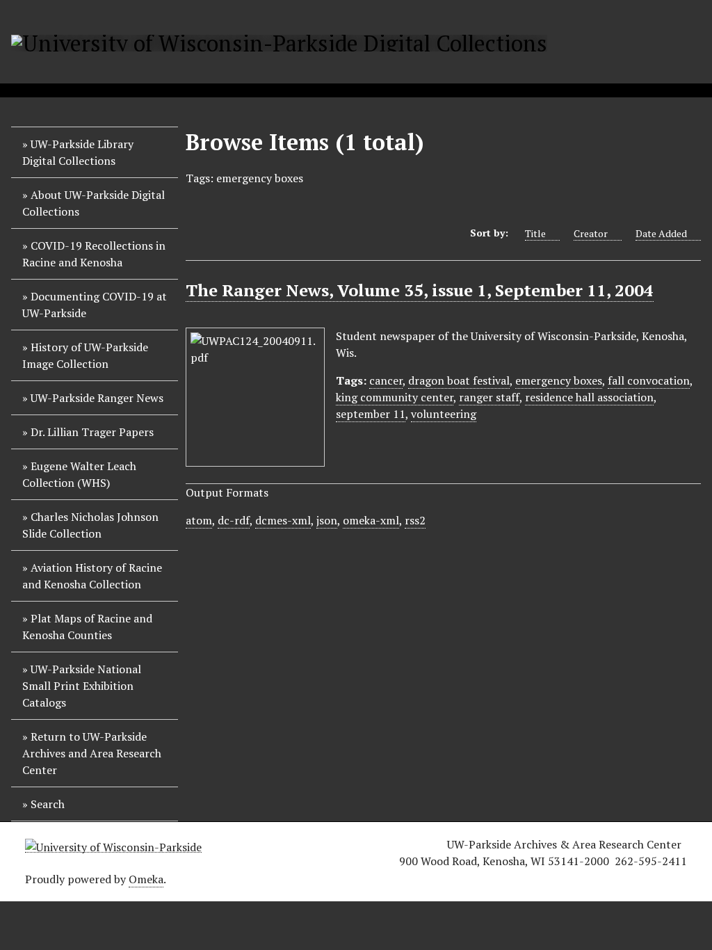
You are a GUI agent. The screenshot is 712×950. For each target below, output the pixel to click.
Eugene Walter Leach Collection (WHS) (79, 474)
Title (535, 233)
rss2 (415, 520)
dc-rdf (234, 520)
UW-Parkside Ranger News (97, 397)
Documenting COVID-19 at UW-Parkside (94, 305)
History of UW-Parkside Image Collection (85, 355)
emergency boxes (558, 380)
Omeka (146, 879)
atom (199, 520)
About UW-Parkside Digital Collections (93, 203)
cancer (386, 380)
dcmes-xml (283, 520)
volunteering (443, 413)
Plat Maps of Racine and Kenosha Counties (87, 627)
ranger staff (489, 397)
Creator (591, 233)
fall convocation (649, 380)
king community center (394, 397)
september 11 (370, 413)
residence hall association (589, 397)
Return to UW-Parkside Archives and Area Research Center (91, 753)
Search (48, 804)
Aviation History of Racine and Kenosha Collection (92, 576)
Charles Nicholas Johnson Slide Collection (90, 525)
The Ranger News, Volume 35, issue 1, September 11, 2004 (420, 290)
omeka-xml (371, 520)
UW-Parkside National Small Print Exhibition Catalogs (81, 685)
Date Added (661, 233)
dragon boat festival (459, 380)
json (326, 520)
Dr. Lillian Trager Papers (92, 432)
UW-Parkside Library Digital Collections (78, 152)
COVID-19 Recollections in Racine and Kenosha (93, 254)
